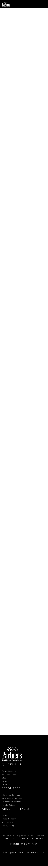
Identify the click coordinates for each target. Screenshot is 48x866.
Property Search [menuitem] (9, 771)
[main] (24, 367)
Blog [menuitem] (4, 778)
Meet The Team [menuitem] (9, 819)
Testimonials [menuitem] (7, 822)
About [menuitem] (4, 815)
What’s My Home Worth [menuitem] (12, 798)
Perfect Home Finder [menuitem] (11, 802)
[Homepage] (6, 4)
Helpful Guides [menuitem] (8, 805)
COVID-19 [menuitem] (6, 784)
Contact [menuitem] (5, 781)
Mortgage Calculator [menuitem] (11, 795)
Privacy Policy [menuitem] (8, 825)
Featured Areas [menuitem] (9, 774)
